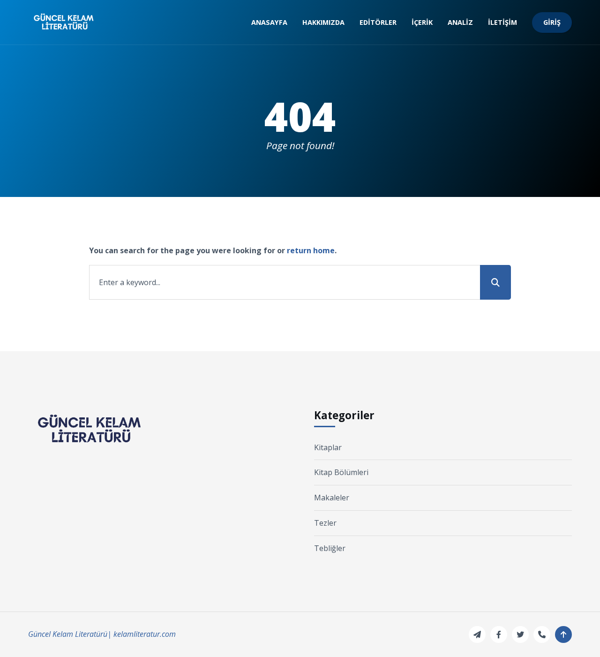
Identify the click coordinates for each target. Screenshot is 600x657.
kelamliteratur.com (144, 634)
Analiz (460, 22)
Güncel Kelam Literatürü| (70, 634)
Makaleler (331, 497)
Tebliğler (329, 548)
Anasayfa (269, 22)
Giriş (552, 22)
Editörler (378, 22)
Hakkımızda (323, 22)
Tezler (325, 523)
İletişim (502, 22)
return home (311, 250)
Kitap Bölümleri (341, 472)
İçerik (422, 22)
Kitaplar (328, 447)
